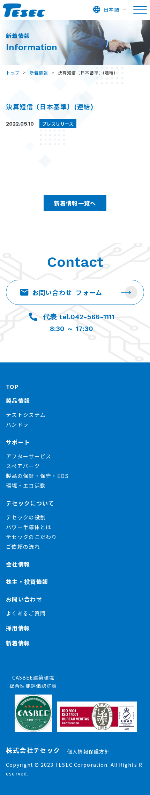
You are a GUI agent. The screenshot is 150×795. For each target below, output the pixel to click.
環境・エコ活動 (26, 485)
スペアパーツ (23, 466)
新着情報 (39, 72)
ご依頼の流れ (23, 546)
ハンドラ (17, 424)
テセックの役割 (26, 517)
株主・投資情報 (27, 581)
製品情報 (18, 400)
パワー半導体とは (28, 527)
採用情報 (18, 628)
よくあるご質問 (26, 613)
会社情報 (18, 564)
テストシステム (26, 414)
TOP (12, 386)
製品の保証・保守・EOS (37, 475)
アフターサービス (28, 456)
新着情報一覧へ (75, 203)
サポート (18, 442)
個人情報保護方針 (88, 751)
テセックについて (30, 503)
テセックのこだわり (31, 536)
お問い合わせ (67, 292)
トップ (13, 72)
